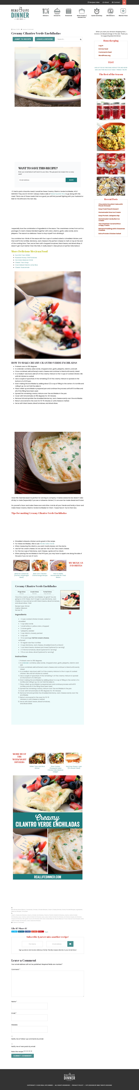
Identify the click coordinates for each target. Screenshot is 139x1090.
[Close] (103, 525)
